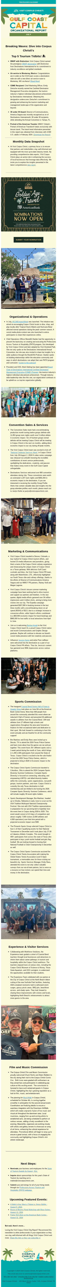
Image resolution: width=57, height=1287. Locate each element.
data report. (31, 165)
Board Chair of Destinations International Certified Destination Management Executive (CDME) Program (29, 369)
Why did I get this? (10, 1276)
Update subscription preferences (39, 1277)
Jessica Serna (23, 640)
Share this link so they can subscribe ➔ (25, 1238)
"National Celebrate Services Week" (24, 453)
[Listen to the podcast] (27, 363)
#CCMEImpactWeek (20, 322)
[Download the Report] (41, 135)
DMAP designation (29, 64)
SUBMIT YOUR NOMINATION (28, 240)
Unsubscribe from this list (28, 1276)
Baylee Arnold (32, 625)
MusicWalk (27, 1097)
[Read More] (35, 81)
